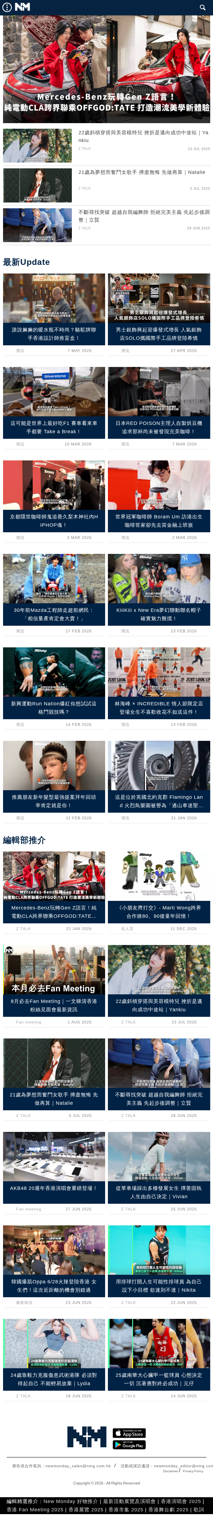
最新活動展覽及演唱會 (129, 1501)
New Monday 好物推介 (71, 1501)
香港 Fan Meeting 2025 (35, 1509)
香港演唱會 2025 (181, 1501)
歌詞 (199, 1509)
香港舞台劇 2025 (168, 1509)
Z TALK (84, 149)
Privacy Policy (193, 1471)
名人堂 (127, 928)
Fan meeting (28, 1022)
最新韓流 (24, 1302)
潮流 (20, 350)
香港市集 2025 (125, 1509)
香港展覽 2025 (86, 1509)
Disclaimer (170, 1471)
